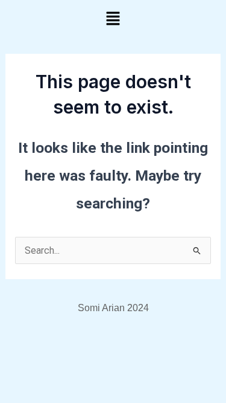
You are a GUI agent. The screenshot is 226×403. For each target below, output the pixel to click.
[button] (113, 19)
